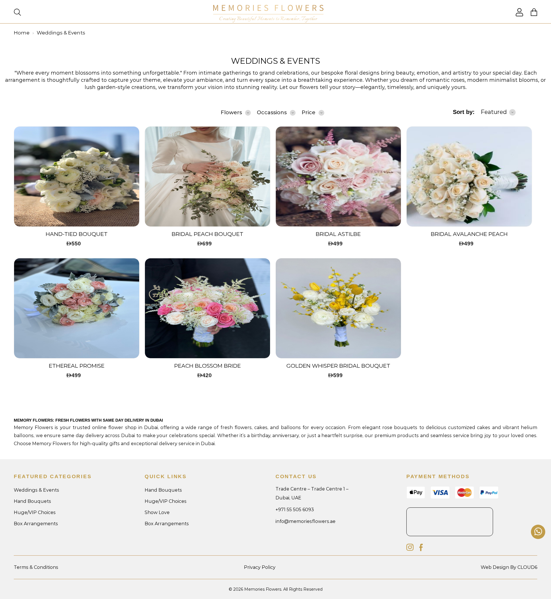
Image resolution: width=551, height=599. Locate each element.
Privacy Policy (260, 567)
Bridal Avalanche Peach (469, 234)
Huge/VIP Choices (35, 512)
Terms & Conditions (36, 567)
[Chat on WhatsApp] (538, 532)
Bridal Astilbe (338, 234)
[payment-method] (489, 497)
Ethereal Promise (76, 366)
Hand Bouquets (32, 501)
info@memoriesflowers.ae (305, 521)
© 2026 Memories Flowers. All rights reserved (276, 589)
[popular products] (76, 176)
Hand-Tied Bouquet (77, 234)
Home (22, 33)
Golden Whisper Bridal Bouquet (338, 366)
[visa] (415, 497)
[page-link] (519, 15)
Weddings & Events (275, 61)
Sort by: (464, 112)
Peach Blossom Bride (207, 366)
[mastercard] (464, 497)
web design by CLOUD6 (509, 567)
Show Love (157, 512)
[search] (17, 13)
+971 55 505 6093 (295, 509)
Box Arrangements (36, 523)
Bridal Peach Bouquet (207, 234)
